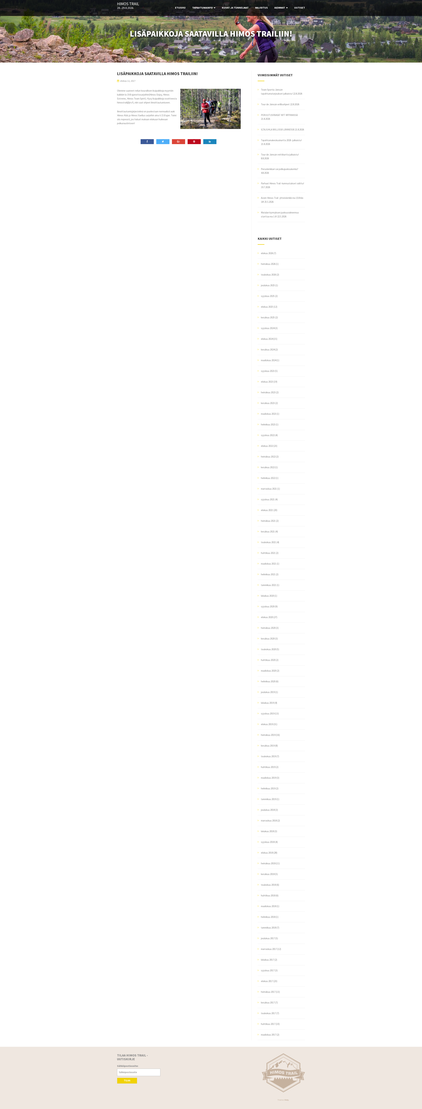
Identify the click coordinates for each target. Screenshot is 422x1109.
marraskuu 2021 (269, 488)
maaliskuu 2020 (268, 670)
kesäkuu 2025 (268, 317)
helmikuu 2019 (268, 788)
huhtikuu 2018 (268, 895)
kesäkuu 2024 (268, 349)
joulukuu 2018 (268, 809)
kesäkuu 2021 (268, 531)
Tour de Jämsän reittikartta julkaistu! (280, 154)
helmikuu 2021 (268, 574)
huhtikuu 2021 (268, 552)
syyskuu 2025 (267, 296)
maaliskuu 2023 (268, 413)
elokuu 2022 (267, 445)
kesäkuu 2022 (268, 467)
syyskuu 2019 (267, 713)
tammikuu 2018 (268, 927)
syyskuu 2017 (267, 970)
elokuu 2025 (267, 306)
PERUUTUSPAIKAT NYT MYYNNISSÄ (279, 115)
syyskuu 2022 (267, 435)
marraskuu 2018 (269, 820)
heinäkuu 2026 (268, 263)
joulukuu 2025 (268, 285)
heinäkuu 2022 (268, 456)
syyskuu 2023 (267, 371)
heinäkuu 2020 (268, 627)
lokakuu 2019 (267, 702)
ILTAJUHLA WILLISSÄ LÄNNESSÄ (277, 129)
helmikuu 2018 (268, 916)
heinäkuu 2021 (268, 520)
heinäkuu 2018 (268, 863)
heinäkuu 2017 (268, 991)
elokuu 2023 (267, 381)
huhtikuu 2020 (268, 660)
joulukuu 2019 (268, 692)
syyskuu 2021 (267, 499)
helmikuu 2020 (268, 681)
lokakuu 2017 (267, 959)
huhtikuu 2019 (268, 767)
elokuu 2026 (267, 253)
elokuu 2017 (267, 981)
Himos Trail (128, 4)
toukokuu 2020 (268, 649)
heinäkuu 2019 (268, 734)
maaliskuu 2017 (268, 1034)
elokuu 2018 (267, 852)
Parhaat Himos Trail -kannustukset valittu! (282, 183)
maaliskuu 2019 (268, 777)
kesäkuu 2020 (268, 638)
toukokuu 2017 (268, 1013)
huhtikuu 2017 (268, 1024)
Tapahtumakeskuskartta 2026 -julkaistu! (281, 140)
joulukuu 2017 (268, 938)
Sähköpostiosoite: (127, 1065)
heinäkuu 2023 (268, 392)
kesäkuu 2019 (268, 745)
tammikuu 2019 (268, 799)
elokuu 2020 (267, 617)
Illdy (286, 1100)
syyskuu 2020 (267, 606)
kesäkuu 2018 (268, 874)
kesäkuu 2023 (268, 403)
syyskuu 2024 (267, 328)
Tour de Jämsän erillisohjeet (275, 104)
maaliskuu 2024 (268, 360)
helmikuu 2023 (268, 424)
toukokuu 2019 (268, 756)
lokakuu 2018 (267, 831)
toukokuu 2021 (268, 542)
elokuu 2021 (267, 510)
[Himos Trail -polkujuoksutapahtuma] (283, 1073)
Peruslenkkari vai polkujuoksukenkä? (279, 169)
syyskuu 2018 (267, 842)
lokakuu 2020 (267, 595)
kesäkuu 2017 (268, 1002)
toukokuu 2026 (268, 274)
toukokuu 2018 (268, 884)
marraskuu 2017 (269, 949)
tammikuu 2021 (268, 585)
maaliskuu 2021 (268, 563)
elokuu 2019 (267, 724)
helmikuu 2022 (268, 478)
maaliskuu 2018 (268, 906)
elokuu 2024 (267, 338)
